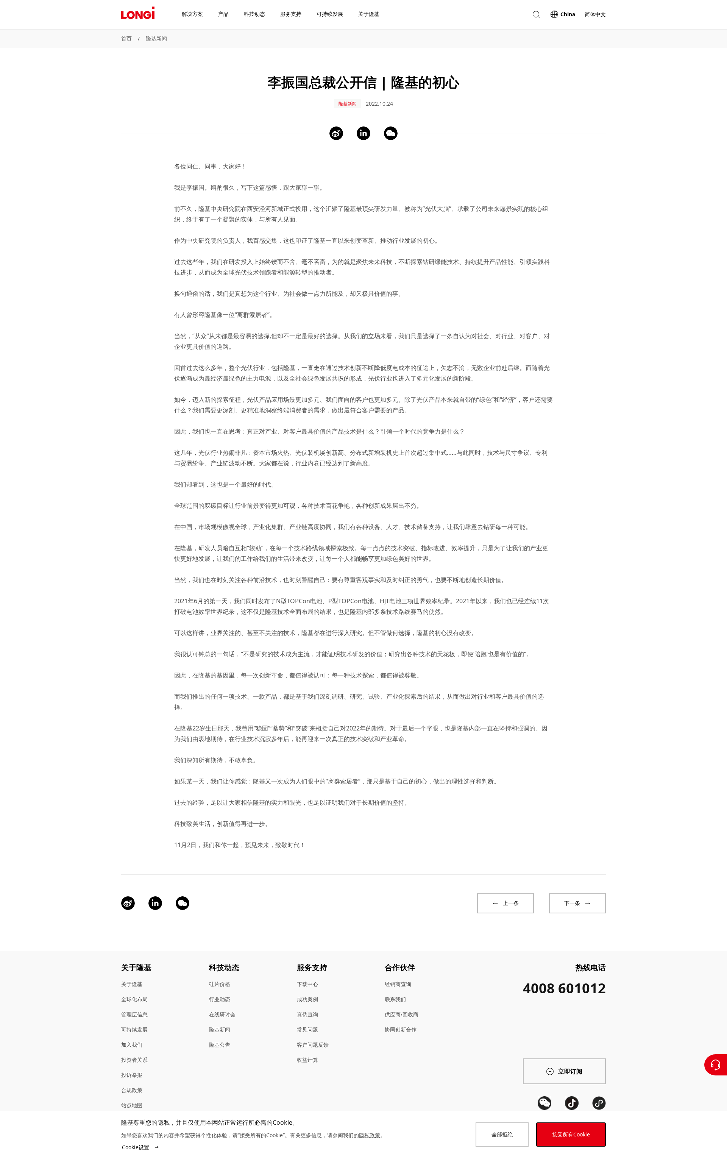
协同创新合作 (401, 1029)
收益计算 (307, 1059)
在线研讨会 (222, 1014)
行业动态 (219, 999)
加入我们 (131, 1044)
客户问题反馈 (313, 1044)
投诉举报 (131, 1074)
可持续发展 (134, 1029)
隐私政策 (369, 1135)
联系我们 (395, 999)
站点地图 (131, 1105)
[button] (536, 14)
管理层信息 (134, 1014)
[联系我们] (715, 1064)
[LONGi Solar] (137, 15)
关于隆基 (131, 984)
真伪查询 (307, 1014)
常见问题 (307, 1029)
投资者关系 (134, 1059)
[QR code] (544, 1103)
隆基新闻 (156, 38)
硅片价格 (219, 984)
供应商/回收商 (401, 1014)
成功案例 (307, 999)
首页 (126, 38)
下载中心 (307, 984)
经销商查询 (398, 984)
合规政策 (131, 1090)
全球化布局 (134, 999)
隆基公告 (219, 1044)
